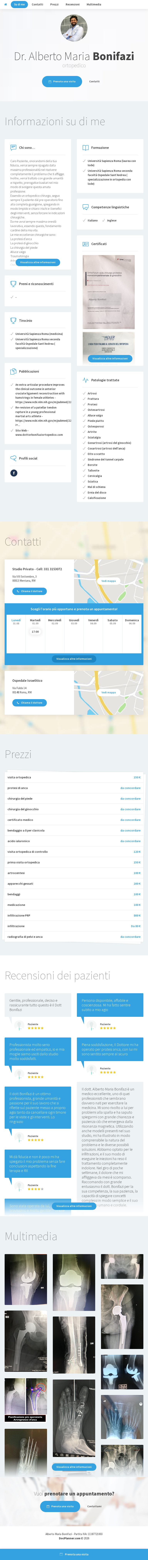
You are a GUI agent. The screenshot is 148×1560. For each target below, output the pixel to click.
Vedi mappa (109, 581)
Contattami (94, 1506)
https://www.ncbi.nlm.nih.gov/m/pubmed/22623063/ (48, 402)
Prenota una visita (64, 81)
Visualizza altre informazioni (38, 262)
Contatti (94, 81)
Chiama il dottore (31, 591)
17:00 (35, 631)
